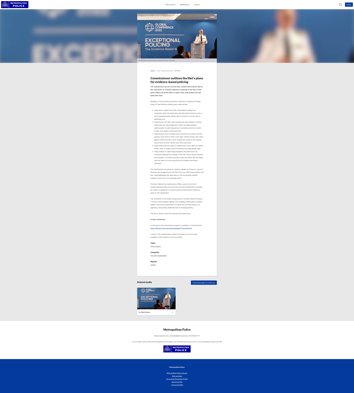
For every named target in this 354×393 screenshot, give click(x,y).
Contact (197, 5)
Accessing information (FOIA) (177, 379)
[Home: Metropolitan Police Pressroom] (14, 4)
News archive (170, 5)
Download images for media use (203, 283)
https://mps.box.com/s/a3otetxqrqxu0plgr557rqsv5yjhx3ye (171, 228)
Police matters (155, 246)
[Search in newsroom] (340, 4)
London (153, 265)
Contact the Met (177, 385)
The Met (153, 256)
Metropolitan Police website (177, 373)
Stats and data (177, 376)
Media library (184, 5)
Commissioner (162, 256)
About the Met (177, 382)
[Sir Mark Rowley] (156, 298)
